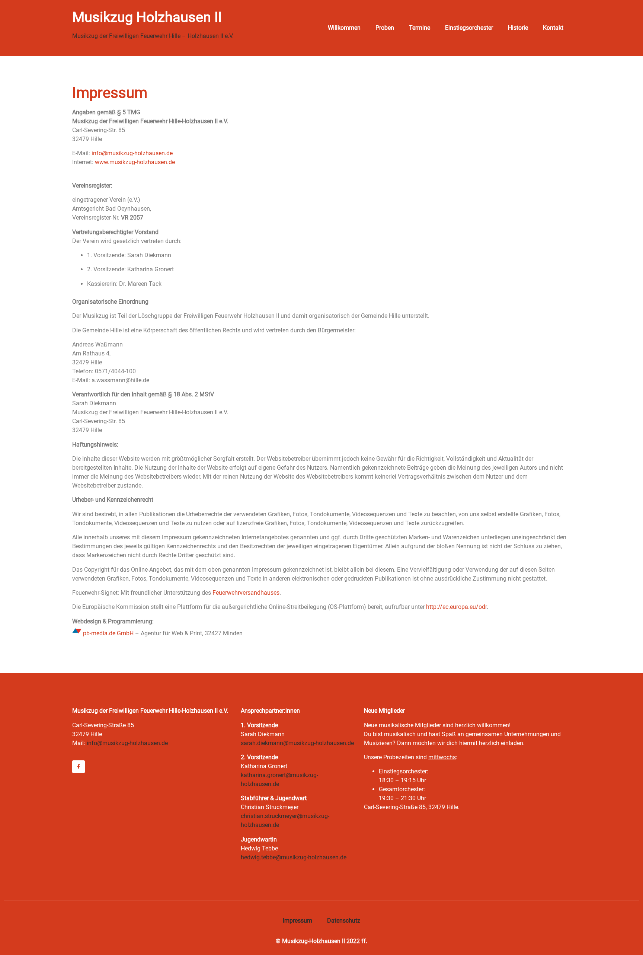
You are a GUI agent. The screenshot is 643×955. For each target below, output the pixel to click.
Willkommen (344, 27)
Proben (384, 27)
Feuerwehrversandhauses (245, 592)
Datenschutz (343, 920)
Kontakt (553, 27)
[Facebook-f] (78, 766)
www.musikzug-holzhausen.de (135, 162)
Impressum (297, 920)
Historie (518, 27)
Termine (419, 27)
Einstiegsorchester (469, 27)
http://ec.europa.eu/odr (456, 606)
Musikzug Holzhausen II (147, 17)
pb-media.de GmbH (108, 633)
